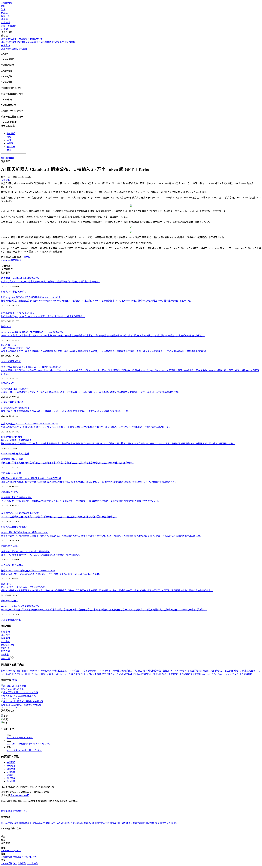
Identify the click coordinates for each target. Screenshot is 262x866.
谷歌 (3, 492)
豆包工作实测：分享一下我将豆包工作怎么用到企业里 (173, 674)
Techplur (29, 737)
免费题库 (71, 42)
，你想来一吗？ (16, 348)
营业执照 (5, 811)
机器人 (4, 292)
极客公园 (116, 823)
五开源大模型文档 (16, 497)
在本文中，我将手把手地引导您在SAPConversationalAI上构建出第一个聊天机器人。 (41, 555)
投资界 (158, 823)
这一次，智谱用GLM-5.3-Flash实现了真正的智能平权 (179, 671)
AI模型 (19, 437)
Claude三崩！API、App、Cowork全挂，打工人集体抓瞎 (225, 674)
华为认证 (34, 42)
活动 (9, 150)
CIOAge (17, 737)
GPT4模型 (12, 292)
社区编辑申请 (7, 158)
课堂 (16, 49)
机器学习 (21, 292)
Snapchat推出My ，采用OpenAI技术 (24, 532)
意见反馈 (11, 772)
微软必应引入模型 (18, 313)
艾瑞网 (65, 823)
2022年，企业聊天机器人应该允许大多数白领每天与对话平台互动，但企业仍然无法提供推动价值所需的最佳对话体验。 (59, 516)
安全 (21, 402)
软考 (19, 42)
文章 (3, 49)
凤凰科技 (31, 823)
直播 (25, 49)
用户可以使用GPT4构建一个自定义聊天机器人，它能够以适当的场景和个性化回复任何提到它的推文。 (50, 281)
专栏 (21, 49)
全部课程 (5, 42)
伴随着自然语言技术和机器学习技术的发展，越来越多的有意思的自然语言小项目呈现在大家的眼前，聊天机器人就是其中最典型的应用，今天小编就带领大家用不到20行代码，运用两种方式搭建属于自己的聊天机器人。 (107, 590)
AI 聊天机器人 (12, 492)
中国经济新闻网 (91, 823)
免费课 (4, 19)
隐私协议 (11, 781)
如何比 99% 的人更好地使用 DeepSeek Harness (23, 671)
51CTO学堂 (12, 750)
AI (2, 565)
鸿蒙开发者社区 (8, 26)
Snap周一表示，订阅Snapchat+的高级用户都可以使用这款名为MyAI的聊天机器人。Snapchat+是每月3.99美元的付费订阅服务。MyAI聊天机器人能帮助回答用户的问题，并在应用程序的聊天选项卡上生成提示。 (101, 536)
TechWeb (57, 823)
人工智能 (5, 361)
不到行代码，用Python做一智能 (24, 587)
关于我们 (11, 762)
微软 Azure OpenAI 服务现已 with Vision (28, 570)
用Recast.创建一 (16, 440)
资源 (7, 49)
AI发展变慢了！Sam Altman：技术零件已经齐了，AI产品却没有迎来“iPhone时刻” (108, 674)
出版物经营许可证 (19, 811)
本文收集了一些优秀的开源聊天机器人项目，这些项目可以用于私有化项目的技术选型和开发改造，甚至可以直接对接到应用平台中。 (65, 411)
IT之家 (27, 257)
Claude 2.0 (6, 260)
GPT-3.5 (12, 345)
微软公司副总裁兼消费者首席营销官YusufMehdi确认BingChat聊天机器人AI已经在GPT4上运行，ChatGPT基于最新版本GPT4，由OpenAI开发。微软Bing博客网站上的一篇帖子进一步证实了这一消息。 (96, 301)
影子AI (15, 402)
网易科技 (23, 823)
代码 (3, 600)
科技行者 (49, 823)
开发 (18, 620)
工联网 (108, 823)
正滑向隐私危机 (15, 389)
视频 (9, 137)
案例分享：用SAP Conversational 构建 (25, 551)
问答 (12, 49)
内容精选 (11, 133)
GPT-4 (8, 326)
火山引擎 (172, 823)
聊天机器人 (16, 260)
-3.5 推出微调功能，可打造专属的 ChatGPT (32, 332)
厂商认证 (42, 42)
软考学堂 (38, 39)
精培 (20, 750)
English (10, 775)
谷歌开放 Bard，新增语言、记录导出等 (31, 478)
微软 (3, 326)
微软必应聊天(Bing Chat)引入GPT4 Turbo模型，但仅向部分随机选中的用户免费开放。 (43, 316)
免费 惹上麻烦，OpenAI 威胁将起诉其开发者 (31, 367)
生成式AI (11, 437)
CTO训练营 (36, 750)
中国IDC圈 (138, 823)
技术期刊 (11, 146)
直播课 (30, 39)
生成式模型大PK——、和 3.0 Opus (29, 424)
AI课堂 (4, 29)
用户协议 (11, 778)
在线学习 (5, 45)
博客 (3, 6)
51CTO (10, 737)
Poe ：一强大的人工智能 (20, 606)
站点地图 (11, 769)
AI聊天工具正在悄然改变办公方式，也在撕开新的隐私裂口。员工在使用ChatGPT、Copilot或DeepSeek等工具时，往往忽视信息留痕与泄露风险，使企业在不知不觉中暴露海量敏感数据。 (90, 392)
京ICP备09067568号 (19, 795)
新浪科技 (5, 823)
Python (8, 600)
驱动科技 (40, 823)
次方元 (165, 823)
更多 (14, 680)
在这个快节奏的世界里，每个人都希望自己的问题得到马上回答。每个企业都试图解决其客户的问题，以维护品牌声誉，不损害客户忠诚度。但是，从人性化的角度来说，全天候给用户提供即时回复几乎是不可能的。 (105, 351)
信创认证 (25, 42)
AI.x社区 (46, 744)
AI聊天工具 (6, 402)
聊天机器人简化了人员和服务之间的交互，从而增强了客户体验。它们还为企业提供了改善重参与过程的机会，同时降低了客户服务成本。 (67, 462)
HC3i (23, 737)
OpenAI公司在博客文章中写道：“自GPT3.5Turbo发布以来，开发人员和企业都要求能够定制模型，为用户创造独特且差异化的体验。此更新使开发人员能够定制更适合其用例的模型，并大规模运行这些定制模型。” (103, 335)
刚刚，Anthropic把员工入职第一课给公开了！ (47, 674)
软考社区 (5, 16)
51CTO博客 (12, 744)
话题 (9, 140)
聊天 (18, 361)
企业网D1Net (149, 823)
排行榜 (17, 39)
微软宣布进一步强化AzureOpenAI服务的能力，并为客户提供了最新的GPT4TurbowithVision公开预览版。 (51, 574)
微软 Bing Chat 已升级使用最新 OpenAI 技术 (31, 297)
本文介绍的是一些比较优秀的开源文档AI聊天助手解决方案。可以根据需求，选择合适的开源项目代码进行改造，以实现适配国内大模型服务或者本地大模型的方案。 (81, 501)
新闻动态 (11, 766)
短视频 (24, 39)
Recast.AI (5, 453)
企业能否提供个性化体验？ (20, 513)
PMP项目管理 (60, 42)
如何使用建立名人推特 (20, 278)
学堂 (3, 9)
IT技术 (50, 42)
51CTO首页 (6, 3)
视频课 (4, 39)
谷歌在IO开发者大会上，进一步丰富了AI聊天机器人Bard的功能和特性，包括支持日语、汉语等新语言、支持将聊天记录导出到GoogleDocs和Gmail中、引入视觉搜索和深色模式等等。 (89, 482)
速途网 (80, 823)
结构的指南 (12, 459)
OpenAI (4, 345)
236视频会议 (126, 823)
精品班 (4, 13)
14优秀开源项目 (15, 408)
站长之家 (72, 823)
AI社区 (10, 143)
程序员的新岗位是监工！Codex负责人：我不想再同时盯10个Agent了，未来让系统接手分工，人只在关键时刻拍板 (99, 671)
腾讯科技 (14, 823)
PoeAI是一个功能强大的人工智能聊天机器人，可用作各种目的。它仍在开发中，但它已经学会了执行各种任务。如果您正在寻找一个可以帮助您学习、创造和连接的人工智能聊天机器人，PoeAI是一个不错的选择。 (104, 609)
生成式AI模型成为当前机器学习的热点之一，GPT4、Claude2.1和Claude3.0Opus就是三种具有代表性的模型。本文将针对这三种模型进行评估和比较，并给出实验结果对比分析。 (86, 427)
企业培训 (5, 22)
